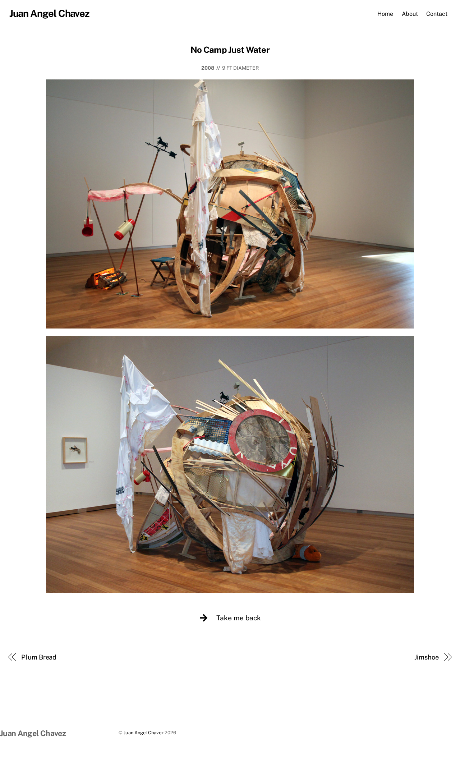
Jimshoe (426, 657)
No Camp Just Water (230, 50)
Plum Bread (38, 657)
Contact (436, 13)
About (410, 13)
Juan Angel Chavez (144, 732)
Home (385, 13)
